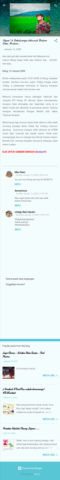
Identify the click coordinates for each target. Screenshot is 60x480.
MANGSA (30, 151)
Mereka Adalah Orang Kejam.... (20, 428)
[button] (56, 41)
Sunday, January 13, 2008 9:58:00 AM (32, 175)
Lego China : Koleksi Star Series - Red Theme (23, 354)
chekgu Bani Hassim (25, 212)
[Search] (56, 6)
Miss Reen (20, 172)
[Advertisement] (30, 312)
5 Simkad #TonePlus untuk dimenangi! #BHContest (23, 391)
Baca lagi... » (50, 375)
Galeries (37, 474)
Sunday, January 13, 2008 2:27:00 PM (32, 193)
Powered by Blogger (32, 468)
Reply (18, 184)
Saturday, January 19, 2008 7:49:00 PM (32, 215)
